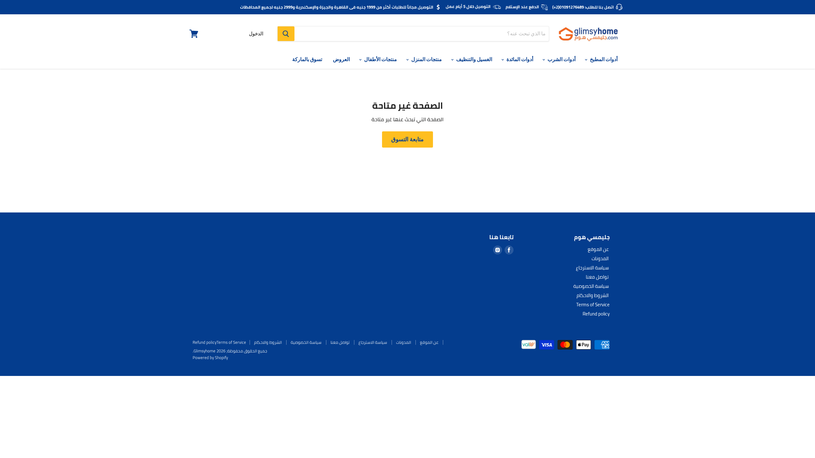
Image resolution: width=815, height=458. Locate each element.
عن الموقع (598, 249)
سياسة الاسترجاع (592, 267)
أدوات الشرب (561, 59)
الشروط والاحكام (593, 295)
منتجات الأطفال (380, 59)
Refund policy (596, 313)
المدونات (600, 258)
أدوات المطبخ (603, 59)
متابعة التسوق (407, 139)
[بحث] (286, 33)
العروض (341, 59)
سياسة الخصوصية (591, 286)
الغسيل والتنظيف (473, 59)
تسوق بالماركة (307, 59)
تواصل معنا (597, 276)
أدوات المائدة (519, 59)
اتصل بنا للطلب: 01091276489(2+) (583, 7)
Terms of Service (593, 304)
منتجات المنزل (426, 59)
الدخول (256, 34)
